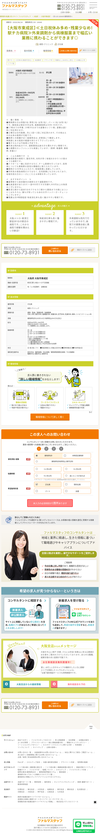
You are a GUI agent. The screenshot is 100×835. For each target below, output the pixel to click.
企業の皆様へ (66, 12)
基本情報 (28, 50)
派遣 (77, 491)
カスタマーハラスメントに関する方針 (57, 745)
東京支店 (60, 789)
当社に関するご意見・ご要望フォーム (79, 752)
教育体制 (37, 782)
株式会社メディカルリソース (67, 801)
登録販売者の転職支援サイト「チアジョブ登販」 (35, 801)
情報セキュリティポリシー (77, 742)
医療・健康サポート (84, 782)
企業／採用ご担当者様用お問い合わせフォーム (35, 757)
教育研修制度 (23, 784)
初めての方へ (23, 740)
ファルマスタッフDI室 (77, 769)
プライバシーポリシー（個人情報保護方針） (47, 742)
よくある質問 (23, 742)
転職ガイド (22, 769)
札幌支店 (21, 789)
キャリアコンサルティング (64, 782)
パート (47, 491)
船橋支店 (50, 789)
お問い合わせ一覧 (24, 752)
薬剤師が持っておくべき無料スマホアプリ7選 (35, 774)
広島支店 (50, 792)
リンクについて (24, 747)
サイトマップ (38, 747)
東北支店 (31, 789)
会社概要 (78, 12)
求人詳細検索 (60, 740)
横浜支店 (70, 789)
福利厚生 (47, 782)
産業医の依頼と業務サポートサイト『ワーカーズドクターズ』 (40, 799)
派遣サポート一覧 (24, 782)
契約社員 (77, 484)
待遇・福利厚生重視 (50, 762)
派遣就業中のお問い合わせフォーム (47, 752)
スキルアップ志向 (33, 762)
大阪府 (36, 16)
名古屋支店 (81, 789)
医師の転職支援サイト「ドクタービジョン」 (34, 797)
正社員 (47, 484)
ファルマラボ (34, 769)
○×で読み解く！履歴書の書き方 (30, 767)
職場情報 (47, 50)
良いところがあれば (77, 475)
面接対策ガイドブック (84, 767)
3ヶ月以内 (77, 469)
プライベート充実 (67, 762)
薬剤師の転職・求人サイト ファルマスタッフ (15, 16)
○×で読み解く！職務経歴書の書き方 (59, 767)
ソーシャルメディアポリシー (29, 745)
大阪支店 (31, 792)
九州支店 (60, 792)
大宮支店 (41, 789)
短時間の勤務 (82, 762)
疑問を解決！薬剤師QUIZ (27, 772)
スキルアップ (61, 769)
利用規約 (78, 745)
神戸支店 (41, 792)
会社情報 (71, 740)
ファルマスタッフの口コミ (41, 740)
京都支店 (21, 792)
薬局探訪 (62, 772)
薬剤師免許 (48, 455)
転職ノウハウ (48, 769)
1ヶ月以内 (48, 469)
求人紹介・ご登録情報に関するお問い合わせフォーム (38, 755)
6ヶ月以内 (48, 475)
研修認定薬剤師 (77, 455)
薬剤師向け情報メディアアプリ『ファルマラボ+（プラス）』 (39, 777)
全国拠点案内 (84, 740)
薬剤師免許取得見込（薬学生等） (62, 461)
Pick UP (20, 762)
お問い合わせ (93, 12)
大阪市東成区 (46, 16)
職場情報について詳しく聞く (50, 416)
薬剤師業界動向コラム (47, 772)
